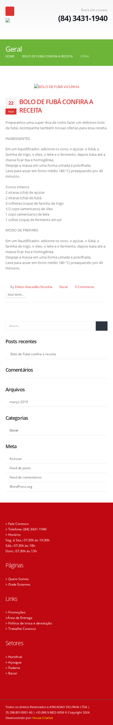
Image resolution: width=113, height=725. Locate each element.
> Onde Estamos (17, 584)
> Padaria (12, 667)
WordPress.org (21, 486)
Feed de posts (20, 468)
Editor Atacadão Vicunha (33, 286)
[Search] (102, 326)
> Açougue (13, 662)
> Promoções (15, 612)
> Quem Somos (17, 579)
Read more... (16, 295)
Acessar (16, 458)
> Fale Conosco (17, 523)
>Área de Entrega (18, 617)
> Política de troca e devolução (28, 623)
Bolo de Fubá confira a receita (56, 105)
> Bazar (11, 673)
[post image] (56, 87)
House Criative (42, 718)
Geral (63, 286)
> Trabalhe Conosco (20, 628)
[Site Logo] (25, 26)
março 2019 (19, 402)
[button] (9, 11)
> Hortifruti (13, 656)
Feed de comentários (26, 477)
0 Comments (84, 286)
